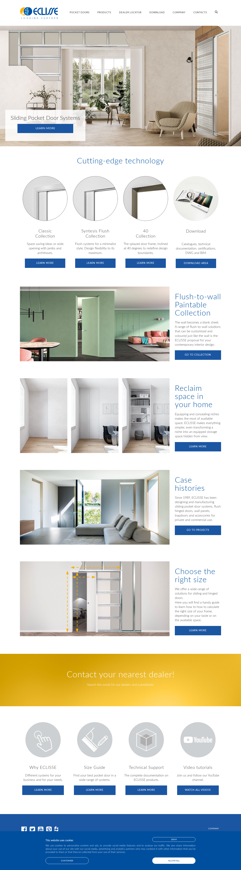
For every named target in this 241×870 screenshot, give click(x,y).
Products (104, 12)
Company (179, 12)
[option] (120, 86)
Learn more (45, 128)
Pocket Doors (79, 12)
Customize (67, 861)
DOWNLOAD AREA (196, 263)
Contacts (200, 12)
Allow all (174, 861)
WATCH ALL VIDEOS (198, 790)
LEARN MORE (45, 263)
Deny (174, 839)
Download (157, 12)
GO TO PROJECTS (198, 530)
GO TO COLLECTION (198, 355)
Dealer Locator (130, 12)
